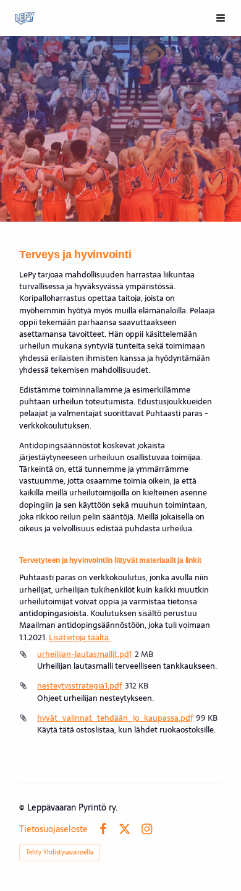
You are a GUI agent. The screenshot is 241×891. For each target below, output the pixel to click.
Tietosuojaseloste (53, 829)
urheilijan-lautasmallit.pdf (84, 654)
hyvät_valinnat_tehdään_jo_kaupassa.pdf (115, 717)
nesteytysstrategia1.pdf (79, 685)
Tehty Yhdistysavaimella (59, 852)
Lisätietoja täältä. (80, 637)
